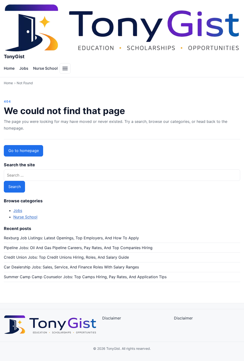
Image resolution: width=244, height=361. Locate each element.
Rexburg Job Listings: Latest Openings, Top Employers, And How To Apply (71, 237)
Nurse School (45, 68)
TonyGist (14, 56)
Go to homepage (23, 150)
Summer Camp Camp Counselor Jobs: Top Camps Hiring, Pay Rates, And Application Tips (85, 276)
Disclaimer (111, 318)
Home (9, 68)
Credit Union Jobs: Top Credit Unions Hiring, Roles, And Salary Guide (66, 257)
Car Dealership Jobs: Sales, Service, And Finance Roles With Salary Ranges (71, 267)
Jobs (23, 68)
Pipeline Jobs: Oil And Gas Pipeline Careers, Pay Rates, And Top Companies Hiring (78, 247)
